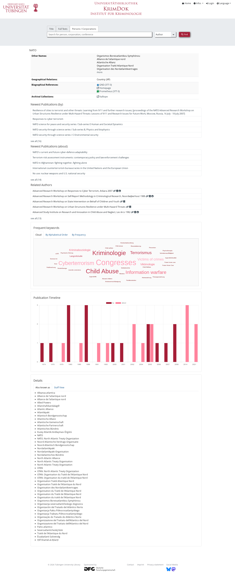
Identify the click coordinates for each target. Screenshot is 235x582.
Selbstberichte (125, 268)
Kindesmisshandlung (127, 243)
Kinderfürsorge (62, 268)
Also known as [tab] (42, 387)
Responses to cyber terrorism (48, 118)
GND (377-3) (105, 84)
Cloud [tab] (38, 234)
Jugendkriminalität (170, 258)
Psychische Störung (67, 253)
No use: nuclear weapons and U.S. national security (59, 173)
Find (185, 34)
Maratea (122, 273)
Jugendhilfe (93, 276)
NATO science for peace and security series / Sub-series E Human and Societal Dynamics (78, 124)
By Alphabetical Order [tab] (57, 234)
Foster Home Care (168, 265)
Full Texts (62, 28)
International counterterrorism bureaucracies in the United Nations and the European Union (80, 168)
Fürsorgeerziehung (159, 277)
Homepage (105, 88)
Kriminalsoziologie (80, 249)
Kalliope (103, 96)
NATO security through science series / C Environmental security (65, 134)
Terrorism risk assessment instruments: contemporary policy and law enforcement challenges (81, 157)
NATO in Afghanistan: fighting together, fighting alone (60, 162)
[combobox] (99, 34)
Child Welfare (147, 267)
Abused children (107, 278)
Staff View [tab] (59, 387)
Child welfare (109, 248)
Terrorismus (141, 252)
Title (51, 28)
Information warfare (146, 272)
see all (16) (36, 141)
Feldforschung (51, 267)
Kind (55, 264)
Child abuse (119, 246)
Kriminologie (109, 252)
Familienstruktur (131, 280)
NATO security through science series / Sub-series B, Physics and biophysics (71, 129)
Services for (53, 259)
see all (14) (36, 179)
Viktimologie (147, 264)
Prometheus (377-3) (109, 91)
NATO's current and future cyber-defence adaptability (60, 152)
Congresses (116, 262)
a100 (57, 253)
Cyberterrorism (76, 263)
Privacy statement (155, 564)
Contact (130, 564)
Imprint (140, 564)
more (99, 72)
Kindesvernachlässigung (113, 281)
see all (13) (36, 218)
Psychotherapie (167, 250)
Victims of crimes (150, 259)
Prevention (152, 247)
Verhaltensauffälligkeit (167, 253)
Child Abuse (102, 271)
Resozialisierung (136, 246)
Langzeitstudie (76, 256)
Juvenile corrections (74, 270)
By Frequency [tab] (79, 234)
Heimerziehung (146, 277)
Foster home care (170, 262)
